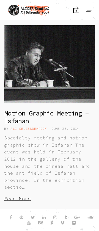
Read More (17, 198)
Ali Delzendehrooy (28, 129)
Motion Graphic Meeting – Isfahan (46, 117)
